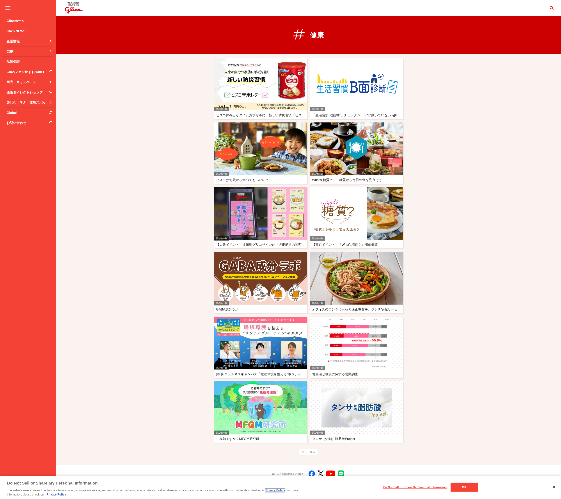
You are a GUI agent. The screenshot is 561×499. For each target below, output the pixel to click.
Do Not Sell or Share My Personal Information (415, 487)
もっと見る (308, 452)
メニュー (8, 8)
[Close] (554, 487)
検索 (551, 8)
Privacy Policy (275, 490)
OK (464, 487)
